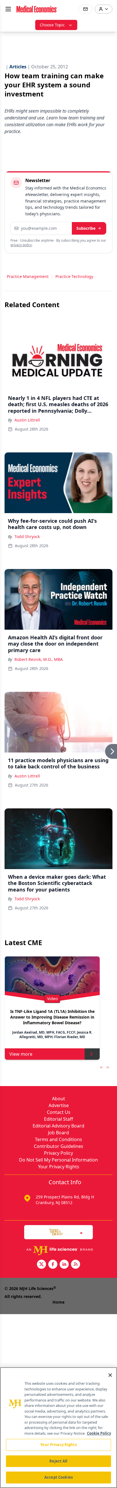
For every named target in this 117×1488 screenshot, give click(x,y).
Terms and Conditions (58, 1139)
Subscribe (85, 228)
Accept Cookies (58, 1477)
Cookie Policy (99, 1433)
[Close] (110, 1375)
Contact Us (58, 1112)
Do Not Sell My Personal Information (58, 1160)
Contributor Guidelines (58, 1146)
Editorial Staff (58, 1119)
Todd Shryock (27, 536)
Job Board (58, 1132)
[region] (58, 1427)
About (58, 1098)
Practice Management (28, 276)
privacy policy (21, 245)
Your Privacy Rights (58, 1167)
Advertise (59, 1105)
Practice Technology (74, 276)
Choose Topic (52, 25)
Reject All (58, 1461)
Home (58, 1302)
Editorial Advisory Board (58, 1126)
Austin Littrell (27, 420)
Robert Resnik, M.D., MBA (38, 659)
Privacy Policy (58, 1153)
